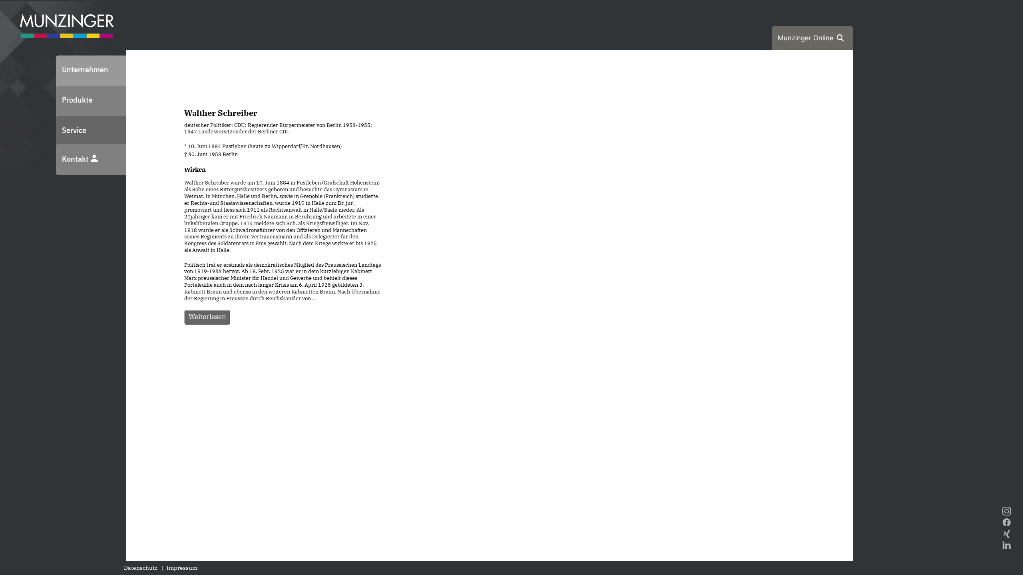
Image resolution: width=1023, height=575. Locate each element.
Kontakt (76, 158)
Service (74, 130)
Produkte (77, 99)
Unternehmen (85, 69)
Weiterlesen (207, 316)
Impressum (182, 567)
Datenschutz (140, 567)
